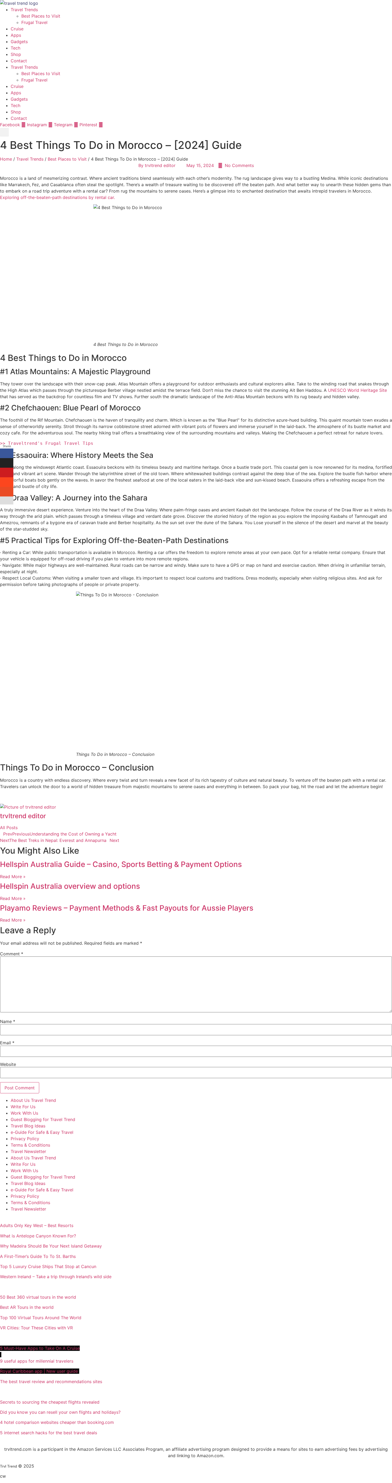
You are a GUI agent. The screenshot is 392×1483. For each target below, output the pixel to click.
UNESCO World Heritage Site (357, 390)
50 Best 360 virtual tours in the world (38, 1297)
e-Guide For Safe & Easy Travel (42, 1132)
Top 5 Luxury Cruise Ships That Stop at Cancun (48, 1266)
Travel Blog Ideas (28, 1125)
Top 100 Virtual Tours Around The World (41, 1317)
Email (7, 1043)
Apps (16, 35)
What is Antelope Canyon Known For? (38, 1235)
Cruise (17, 28)
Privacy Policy (25, 1138)
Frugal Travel (34, 22)
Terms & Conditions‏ (30, 1145)
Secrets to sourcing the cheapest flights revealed (49, 1402)
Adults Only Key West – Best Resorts (37, 1225)
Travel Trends (24, 9)
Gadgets (19, 41)
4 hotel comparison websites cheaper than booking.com (57, 1422)
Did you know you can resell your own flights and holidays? (61, 1412)
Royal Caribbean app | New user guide (39, 1371)
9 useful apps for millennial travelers (37, 1361)
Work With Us (24, 1113)
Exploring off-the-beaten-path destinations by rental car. (57, 197)
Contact (19, 60)
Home (6, 159)
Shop (16, 54)
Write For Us (23, 1106)
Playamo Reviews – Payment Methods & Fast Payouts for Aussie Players (126, 907)
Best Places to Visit (40, 16)
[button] (4, 132)
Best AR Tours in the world (27, 1307)
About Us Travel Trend (33, 1100)
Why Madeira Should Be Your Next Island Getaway (51, 1246)
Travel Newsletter (28, 1151)
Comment (11, 954)
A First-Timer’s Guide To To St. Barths (38, 1256)
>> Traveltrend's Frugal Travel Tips (46, 443)
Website (8, 1064)
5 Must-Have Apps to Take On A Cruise (40, 1348)
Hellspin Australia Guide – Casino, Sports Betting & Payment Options (121, 864)
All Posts (9, 827)
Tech (15, 48)
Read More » (13, 876)
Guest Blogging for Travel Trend (43, 1119)
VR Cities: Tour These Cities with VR (36, 1327)
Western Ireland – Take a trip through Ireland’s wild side (56, 1276)
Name (7, 1021)
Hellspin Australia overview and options (70, 886)
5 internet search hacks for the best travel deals (48, 1432)
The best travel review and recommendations (51, 1381)
